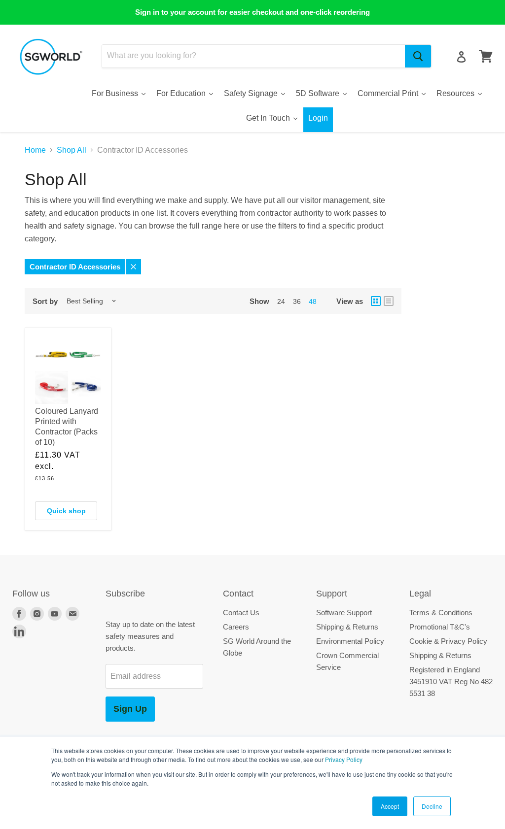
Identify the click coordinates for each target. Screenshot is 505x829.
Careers (236, 627)
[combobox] (253, 56)
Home (35, 150)
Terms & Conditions (440, 612)
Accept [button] (390, 806)
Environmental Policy (350, 641)
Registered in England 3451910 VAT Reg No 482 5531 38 (451, 681)
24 (281, 301)
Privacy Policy (343, 759)
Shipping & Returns (347, 627)
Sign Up (130, 709)
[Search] (418, 56)
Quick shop (66, 511)
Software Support (344, 612)
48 (313, 301)
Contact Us (241, 612)
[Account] (461, 56)
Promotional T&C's (439, 627)
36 (297, 301)
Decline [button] (432, 806)
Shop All (71, 150)
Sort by (45, 301)
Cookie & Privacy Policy (448, 641)
